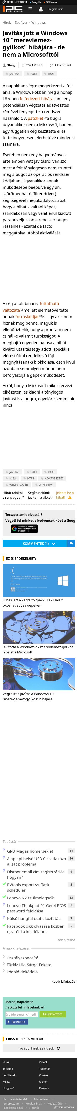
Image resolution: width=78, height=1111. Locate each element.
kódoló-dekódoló (22, 972)
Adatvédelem (42, 1098)
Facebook (18, 1022)
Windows (38, 22)
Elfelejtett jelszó (13, 1107)
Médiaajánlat (34, 1103)
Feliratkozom (53, 1014)
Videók (43, 1062)
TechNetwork (14, 2)
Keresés (44, 1088)
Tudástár (10, 841)
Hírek (7, 22)
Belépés (42, 9)
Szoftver (21, 22)
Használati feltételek (15, 1098)
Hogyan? (8, 1088)
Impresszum (12, 1103)
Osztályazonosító (22, 958)
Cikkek (43, 1081)
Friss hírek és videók (24, 1039)
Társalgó (8, 1069)
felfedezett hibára (36, 98)
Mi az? (6, 1081)
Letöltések (9, 1075)
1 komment (62, 65)
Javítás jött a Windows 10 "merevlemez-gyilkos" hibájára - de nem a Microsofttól (35, 43)
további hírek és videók (36, 1048)
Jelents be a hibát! (65, 495)
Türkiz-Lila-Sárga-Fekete (29, 964)
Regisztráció (55, 9)
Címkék (43, 1075)
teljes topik (71, 543)
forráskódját (27, 316)
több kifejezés (63, 981)
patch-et (35, 118)
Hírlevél (34, 1107)
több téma (66, 939)
